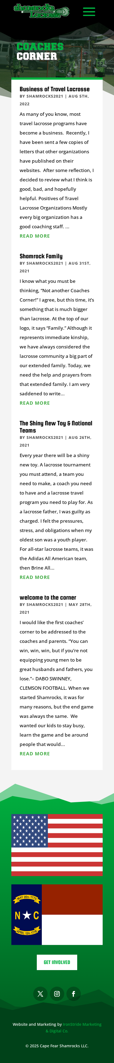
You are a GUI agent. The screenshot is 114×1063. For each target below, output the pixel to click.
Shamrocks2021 (45, 96)
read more (35, 236)
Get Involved (57, 962)
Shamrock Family (41, 256)
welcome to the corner (48, 597)
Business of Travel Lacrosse (55, 89)
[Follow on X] (40, 994)
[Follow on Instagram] (57, 994)
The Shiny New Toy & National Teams (56, 426)
